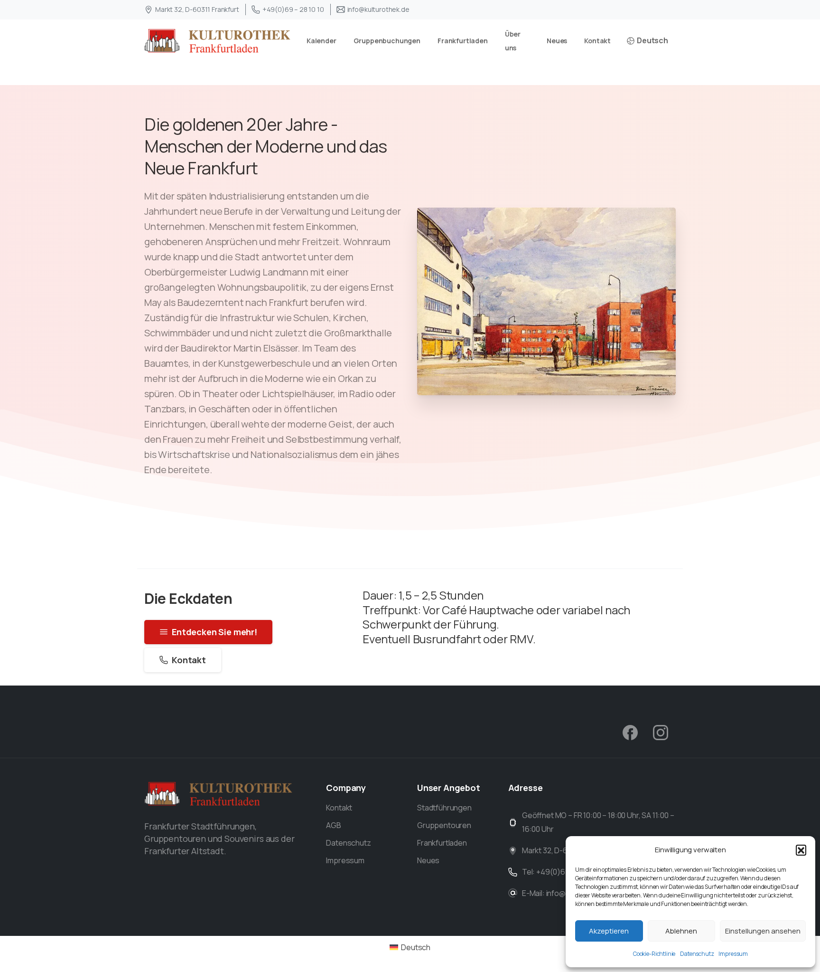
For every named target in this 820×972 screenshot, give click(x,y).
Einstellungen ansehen (763, 931)
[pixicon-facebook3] (630, 732)
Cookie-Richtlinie (654, 954)
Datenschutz (697, 954)
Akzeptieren (609, 931)
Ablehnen (681, 931)
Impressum (733, 954)
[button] (801, 850)
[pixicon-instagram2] (660, 732)
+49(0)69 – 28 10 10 (293, 9)
